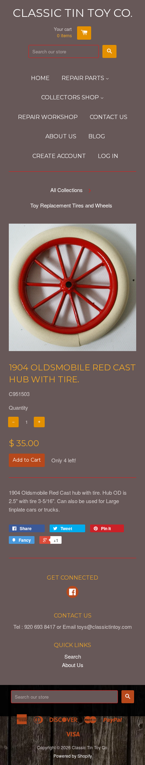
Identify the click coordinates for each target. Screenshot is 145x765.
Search (72, 656)
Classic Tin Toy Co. (73, 13)
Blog (96, 136)
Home (40, 78)
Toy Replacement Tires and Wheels (71, 205)
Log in (108, 156)
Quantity (18, 407)
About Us (60, 136)
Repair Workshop (48, 117)
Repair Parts (84, 78)
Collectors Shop (70, 97)
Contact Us (108, 117)
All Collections (66, 189)
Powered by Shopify (72, 756)
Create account (59, 156)
